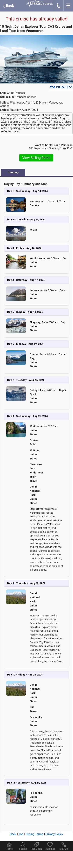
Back (8, 6)
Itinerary (13, 172)
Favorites (50, 848)
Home (9, 848)
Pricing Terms (34, 834)
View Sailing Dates (36, 158)
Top (20, 834)
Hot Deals (36, 848)
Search (23, 848)
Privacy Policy (54, 834)
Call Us (64, 848)
